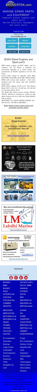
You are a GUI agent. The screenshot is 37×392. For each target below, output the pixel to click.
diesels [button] (25, 40)
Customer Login (19, 31)
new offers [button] (12, 40)
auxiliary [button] (12, 46)
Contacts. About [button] (24, 52)
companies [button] (25, 46)
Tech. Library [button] (12, 52)
